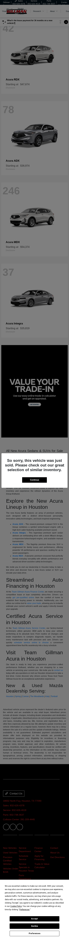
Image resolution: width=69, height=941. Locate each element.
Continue (34, 480)
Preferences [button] (24, 909)
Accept (34, 919)
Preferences (34, 933)
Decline (34, 926)
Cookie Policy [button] (16, 906)
